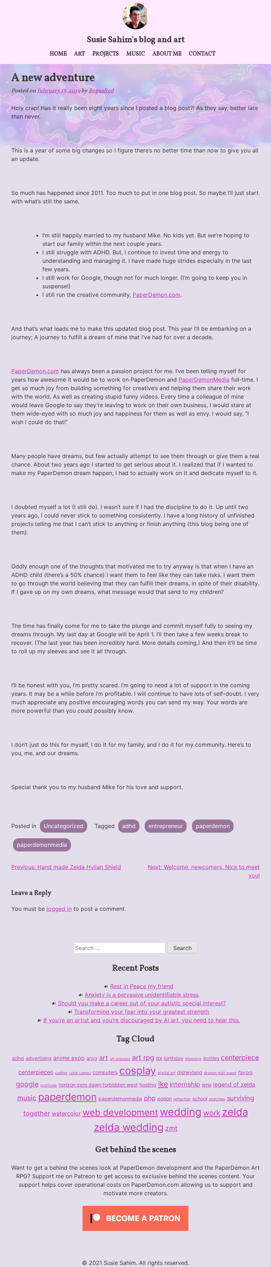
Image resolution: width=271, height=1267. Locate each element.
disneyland (189, 1072)
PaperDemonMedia (204, 379)
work (211, 1113)
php (150, 1098)
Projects (105, 54)
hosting (147, 1085)
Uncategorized (63, 825)
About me (166, 54)
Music (135, 54)
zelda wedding (128, 1127)
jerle (206, 1085)
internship (185, 1084)
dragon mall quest (220, 1073)
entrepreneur (166, 825)
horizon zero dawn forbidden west (98, 1085)
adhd (129, 825)
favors (245, 1072)
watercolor (66, 1113)
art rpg (143, 1057)
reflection (182, 1099)
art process (120, 1059)
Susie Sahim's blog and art (136, 40)
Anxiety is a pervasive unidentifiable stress (142, 994)
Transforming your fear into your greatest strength (141, 1011)
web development (120, 1112)
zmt (171, 1128)
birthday (173, 1058)
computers (105, 1072)
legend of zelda (234, 1084)
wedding (180, 1112)
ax (159, 1057)
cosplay (137, 1070)
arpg (91, 1058)
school (199, 1098)
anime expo (69, 1057)
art (103, 1057)
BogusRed (101, 91)
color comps (80, 1073)
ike (163, 1084)
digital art (166, 1073)
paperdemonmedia (42, 844)
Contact (202, 54)
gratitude (48, 1085)
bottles (211, 1058)
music (26, 1098)
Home (58, 54)
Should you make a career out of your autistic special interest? (142, 1003)
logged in (59, 908)
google (27, 1084)
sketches (217, 1099)
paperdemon (213, 825)
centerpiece (240, 1057)
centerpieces (35, 1072)
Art (79, 54)
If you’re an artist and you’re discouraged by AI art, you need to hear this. (141, 1020)
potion (164, 1098)
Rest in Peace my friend (141, 986)
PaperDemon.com (156, 294)
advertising (39, 1058)
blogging (193, 1059)
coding (61, 1073)
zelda (235, 1112)
